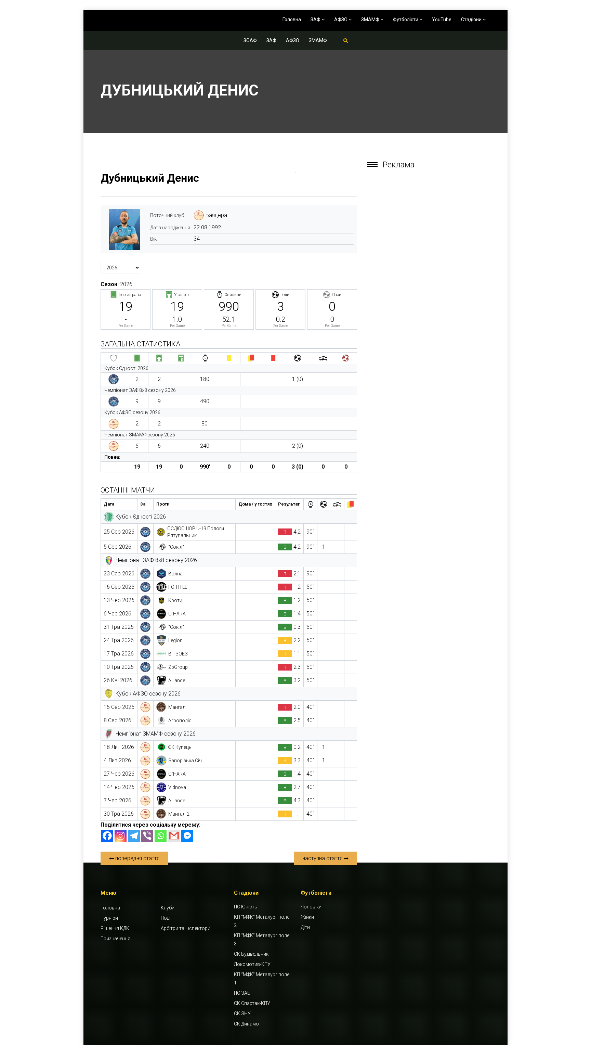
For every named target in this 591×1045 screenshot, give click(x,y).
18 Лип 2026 (119, 747)
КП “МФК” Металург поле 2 (261, 921)
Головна (292, 19)
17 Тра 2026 (119, 653)
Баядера (216, 215)
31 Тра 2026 (119, 627)
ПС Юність (245, 906)
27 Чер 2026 (119, 773)
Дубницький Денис (150, 177)
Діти (305, 927)
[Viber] (147, 836)
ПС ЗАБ (242, 993)
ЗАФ (316, 19)
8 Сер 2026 (117, 720)
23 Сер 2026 (119, 573)
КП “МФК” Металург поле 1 (261, 978)
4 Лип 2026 (117, 760)
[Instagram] (121, 836)
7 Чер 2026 (117, 800)
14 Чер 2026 (119, 787)
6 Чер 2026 (117, 613)
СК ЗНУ (242, 1013)
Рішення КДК (115, 928)
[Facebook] (107, 836)
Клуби (167, 907)
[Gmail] (174, 836)
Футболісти (406, 19)
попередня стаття (136, 858)
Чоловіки (311, 906)
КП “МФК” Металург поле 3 (261, 939)
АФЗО (341, 19)
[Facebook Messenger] (187, 836)
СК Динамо (246, 1024)
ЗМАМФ (370, 19)
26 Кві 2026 (118, 680)
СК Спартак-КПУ (252, 1003)
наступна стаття (323, 858)
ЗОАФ (250, 40)
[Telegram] (134, 836)
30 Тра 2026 (119, 814)
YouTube (441, 19)
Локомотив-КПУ (252, 964)
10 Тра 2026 (119, 667)
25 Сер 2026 (119, 531)
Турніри (109, 918)
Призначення (115, 938)
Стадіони (472, 19)
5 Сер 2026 (117, 547)
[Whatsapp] (161, 836)
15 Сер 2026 (119, 707)
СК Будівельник (251, 954)
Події (166, 918)
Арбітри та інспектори (185, 928)
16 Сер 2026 (119, 587)
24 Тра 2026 (119, 640)
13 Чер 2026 (119, 600)
